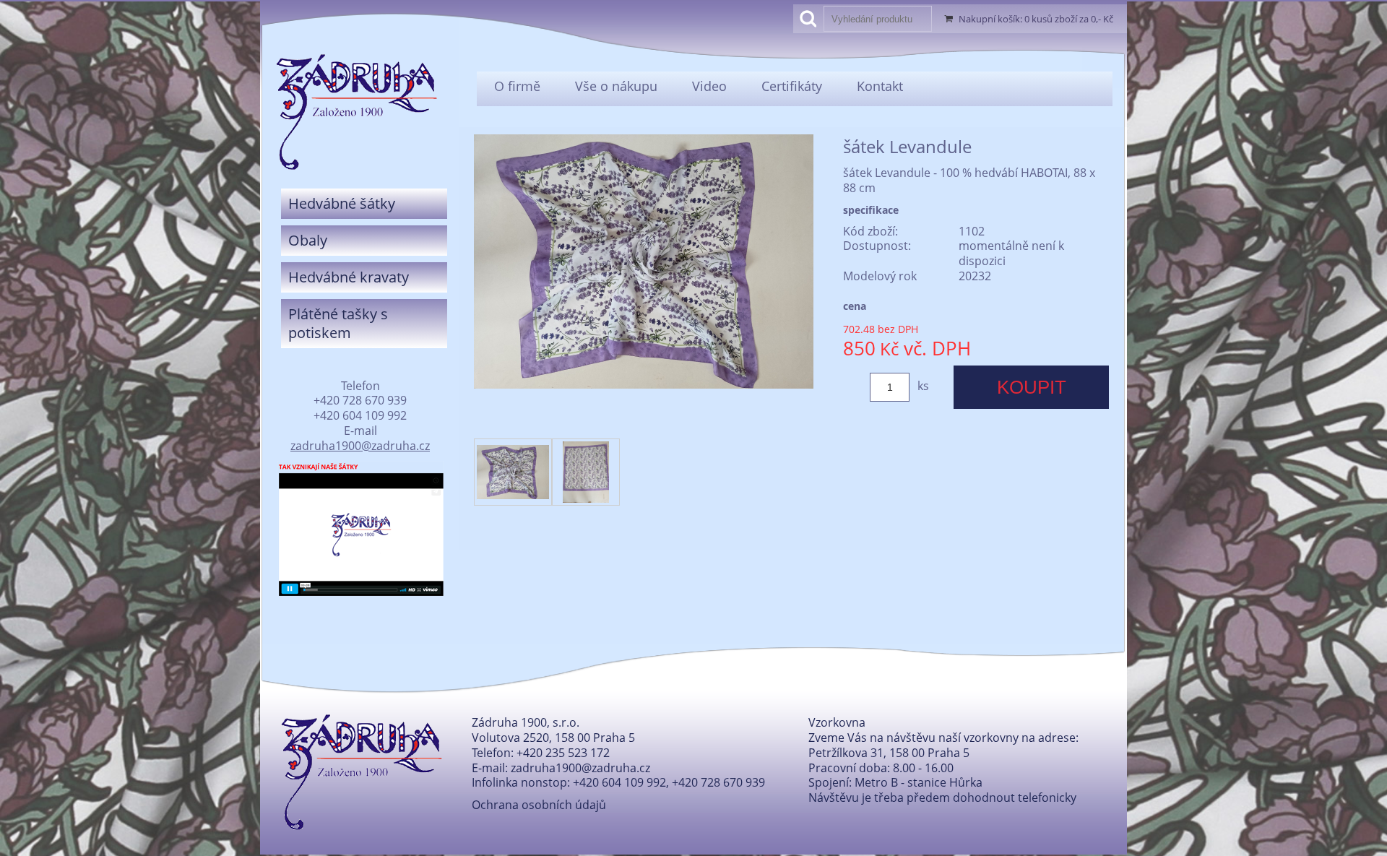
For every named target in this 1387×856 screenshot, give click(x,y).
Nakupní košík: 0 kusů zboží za (1036, 18)
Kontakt (880, 86)
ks (923, 386)
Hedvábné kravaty (348, 277)
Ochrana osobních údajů (539, 805)
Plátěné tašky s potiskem (338, 323)
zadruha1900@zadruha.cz (360, 446)
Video (709, 86)
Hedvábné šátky (341, 203)
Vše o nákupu (616, 86)
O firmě (517, 86)
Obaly (307, 240)
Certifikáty (791, 86)
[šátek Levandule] (643, 384)
